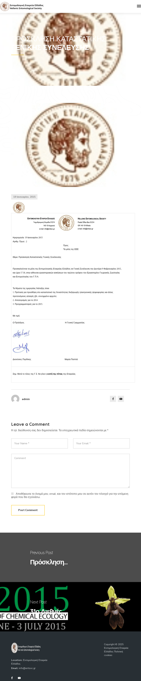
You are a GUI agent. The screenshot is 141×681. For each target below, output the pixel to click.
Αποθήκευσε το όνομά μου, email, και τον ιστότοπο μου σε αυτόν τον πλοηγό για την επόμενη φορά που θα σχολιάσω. (69, 495)
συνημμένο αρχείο (47, 296)
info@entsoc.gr (27, 668)
